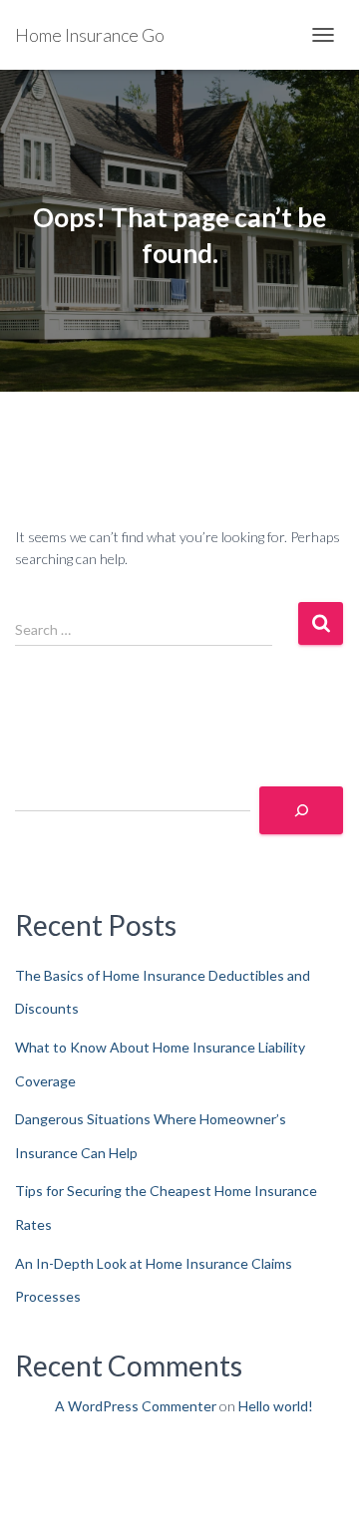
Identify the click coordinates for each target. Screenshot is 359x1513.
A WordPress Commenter (135, 1405)
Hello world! (275, 1405)
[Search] (301, 810)
